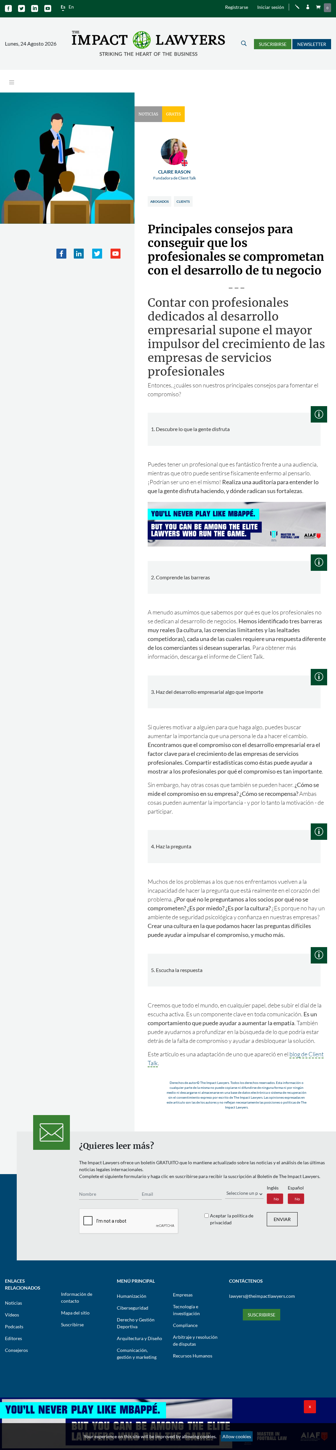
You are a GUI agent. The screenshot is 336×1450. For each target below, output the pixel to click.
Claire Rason (174, 174)
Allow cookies (236, 1436)
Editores (13, 1338)
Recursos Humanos (192, 1355)
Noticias (13, 1303)
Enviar (282, 1219)
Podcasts (14, 1326)
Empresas (183, 1294)
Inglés (273, 1188)
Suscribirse (272, 44)
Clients (183, 201)
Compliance (185, 1325)
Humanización (131, 1296)
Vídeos (12, 1314)
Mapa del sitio (75, 1312)
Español (296, 1188)
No (276, 1198)
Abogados (159, 201)
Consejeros (16, 1350)
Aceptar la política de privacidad (231, 1219)
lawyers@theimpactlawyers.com (262, 1296)
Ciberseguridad (132, 1308)
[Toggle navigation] (12, 82)
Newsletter (311, 44)
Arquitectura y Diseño (139, 1338)
